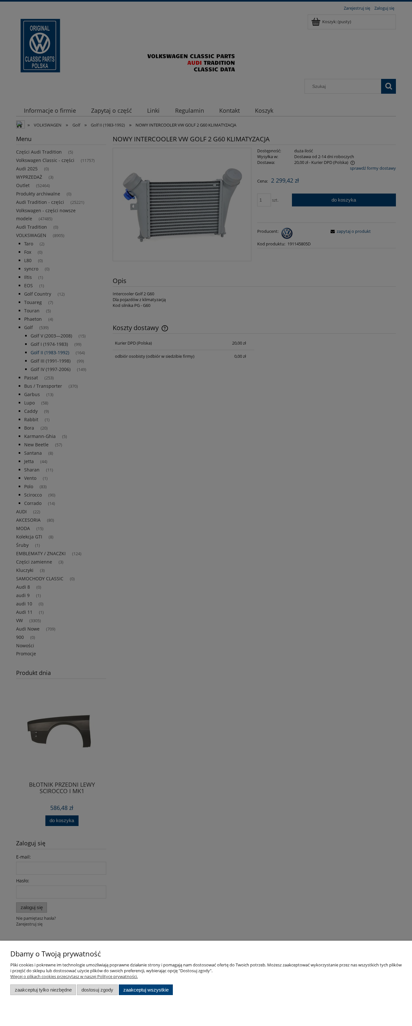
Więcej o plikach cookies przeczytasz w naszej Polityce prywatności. (74, 976)
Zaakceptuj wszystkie (146, 990)
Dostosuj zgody (97, 990)
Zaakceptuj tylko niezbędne (43, 990)
